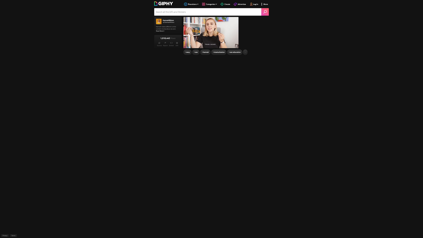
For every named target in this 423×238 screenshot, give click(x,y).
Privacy (5, 235)
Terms (13, 235)
